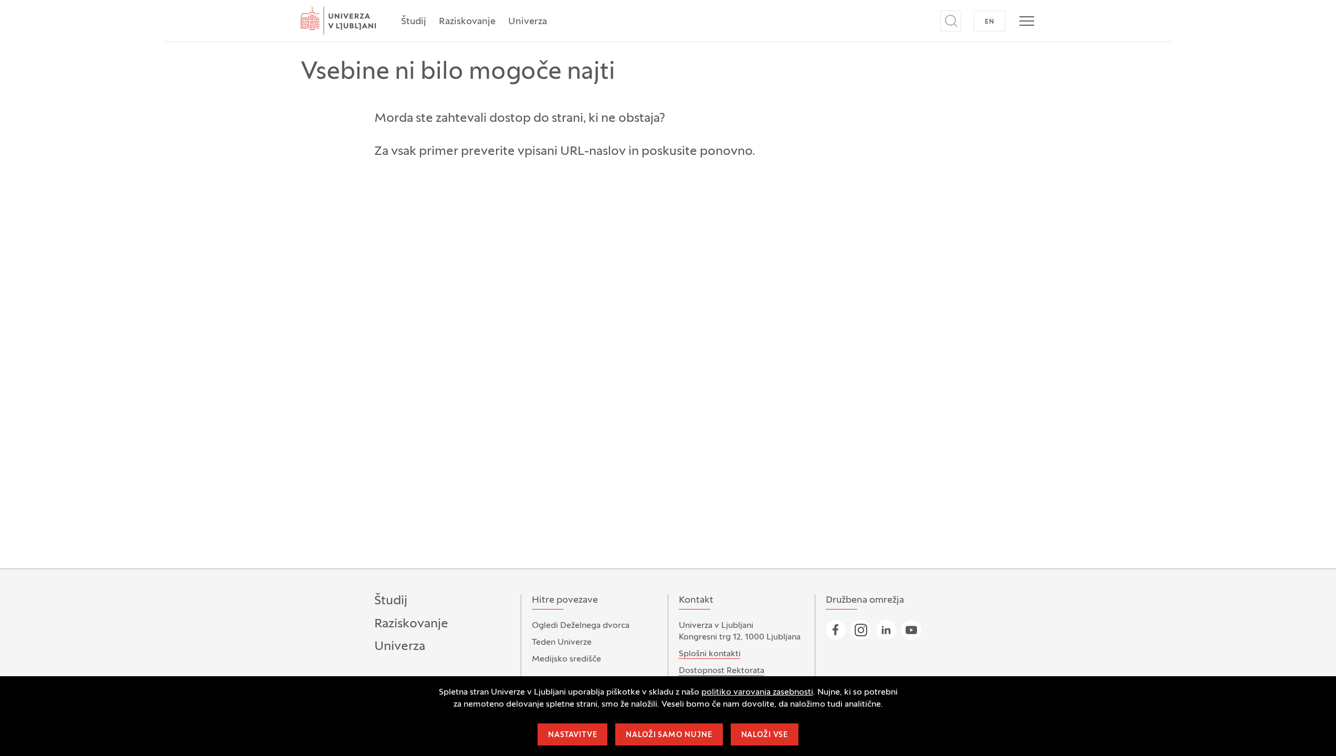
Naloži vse (764, 735)
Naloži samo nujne (669, 735)
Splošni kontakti (710, 654)
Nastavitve (572, 735)
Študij (413, 21)
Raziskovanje (467, 21)
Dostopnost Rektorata (721, 671)
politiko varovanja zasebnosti (757, 692)
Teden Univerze (562, 642)
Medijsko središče (566, 659)
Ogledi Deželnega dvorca (580, 626)
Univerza (527, 21)
